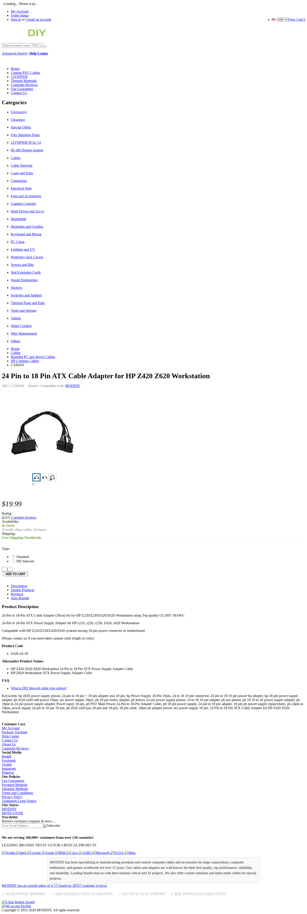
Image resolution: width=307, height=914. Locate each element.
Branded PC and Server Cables (33, 357)
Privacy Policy (12, 797)
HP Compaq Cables (25, 361)
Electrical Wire (21, 188)
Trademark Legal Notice (19, 801)
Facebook (9, 760)
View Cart (296, 19)
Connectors (19, 181)
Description (19, 586)
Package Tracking (14, 732)
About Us (9, 744)
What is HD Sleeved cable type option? (39, 688)
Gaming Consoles (23, 204)
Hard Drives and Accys (27, 211)
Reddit (6, 756)
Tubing (16, 318)
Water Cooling (21, 326)
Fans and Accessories (26, 196)
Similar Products (22, 590)
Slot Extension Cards (26, 272)
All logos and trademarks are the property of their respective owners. (129, 910)
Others (15, 341)
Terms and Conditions (17, 793)
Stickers (16, 288)
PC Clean (17, 242)
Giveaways (19, 112)
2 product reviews (23, 517)
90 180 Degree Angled (27, 150)
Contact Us (10, 740)
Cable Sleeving (21, 165)
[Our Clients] (69, 853)
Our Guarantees (13, 781)
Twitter (7, 764)
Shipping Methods (15, 789)
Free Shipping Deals (25, 135)
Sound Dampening (24, 280)
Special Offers (21, 127)
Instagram (9, 768)
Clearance (18, 120)
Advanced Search (14, 53)
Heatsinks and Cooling (27, 226)
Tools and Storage (23, 310)
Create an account (38, 19)
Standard (22, 557)
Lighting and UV (23, 249)
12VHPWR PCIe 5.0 (26, 142)
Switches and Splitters (26, 295)
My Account (20, 11)
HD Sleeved (25, 561)
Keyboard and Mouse (26, 234)
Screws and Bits (22, 265)
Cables (15, 158)
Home (15, 349)
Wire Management (24, 333)
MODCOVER (12, 813)
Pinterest (8, 773)
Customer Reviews (15, 748)
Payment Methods (14, 785)
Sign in (16, 19)
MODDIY (72, 386)
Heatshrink (18, 219)
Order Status (20, 15)
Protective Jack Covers (27, 257)
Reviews (17, 594)
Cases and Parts (22, 173)
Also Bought (20, 598)
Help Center (10, 736)
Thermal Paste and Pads (28, 303)
